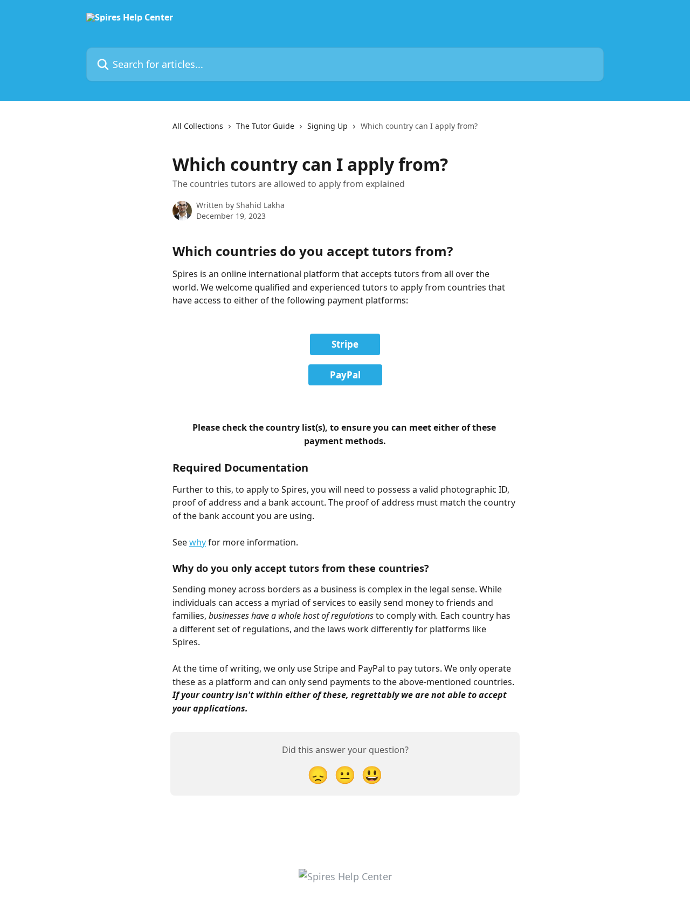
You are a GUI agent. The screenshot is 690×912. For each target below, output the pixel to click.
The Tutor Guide (265, 126)
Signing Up (327, 126)
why (197, 542)
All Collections (197, 126)
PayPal (345, 375)
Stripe (345, 344)
